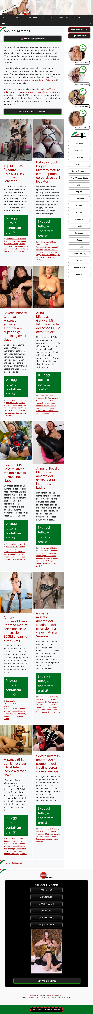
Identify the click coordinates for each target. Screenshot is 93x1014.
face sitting (42, 92)
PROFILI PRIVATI (42, 245)
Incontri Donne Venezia (51, 712)
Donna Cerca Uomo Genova (47, 411)
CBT (49, 89)
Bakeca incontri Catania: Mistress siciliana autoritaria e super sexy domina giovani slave (15, 326)
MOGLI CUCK (5, 23)
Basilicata (79, 150)
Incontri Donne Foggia (51, 255)
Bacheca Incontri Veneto (48, 697)
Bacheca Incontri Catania (16, 400)
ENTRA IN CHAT (6, 18)
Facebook (60, 995)
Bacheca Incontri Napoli (15, 544)
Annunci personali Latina (46, 556)
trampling (53, 92)
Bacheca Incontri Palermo (16, 239)
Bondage (7, 716)
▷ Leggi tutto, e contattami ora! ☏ (13, 225)
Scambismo (46, 910)
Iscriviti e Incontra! (47, 980)
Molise (79, 212)
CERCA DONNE (19, 18)
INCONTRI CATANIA (19, 410)
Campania (79, 164)
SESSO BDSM (63, 18)
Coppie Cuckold (46, 917)
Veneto (79, 274)
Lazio (79, 185)
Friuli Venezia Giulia (79, 178)
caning (43, 89)
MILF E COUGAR (33, 18)
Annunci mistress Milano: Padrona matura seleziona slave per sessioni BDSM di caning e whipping (16, 628)
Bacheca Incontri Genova (48, 395)
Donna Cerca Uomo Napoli (14, 559)
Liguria (79, 192)
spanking (22, 92)
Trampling (24, 854)
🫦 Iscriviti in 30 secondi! (32, 111)
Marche (79, 205)
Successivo (18, 863)
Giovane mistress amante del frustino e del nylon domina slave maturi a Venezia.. (46, 624)
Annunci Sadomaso (17, 557)
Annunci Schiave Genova (46, 406)
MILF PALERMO (17, 251)
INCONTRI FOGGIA (43, 257)
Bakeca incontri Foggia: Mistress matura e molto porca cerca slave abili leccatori (48, 171)
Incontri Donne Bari (11, 854)
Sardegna (79, 233)
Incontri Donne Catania (13, 413)
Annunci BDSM (44, 247)
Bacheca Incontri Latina (47, 548)
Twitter (53, 995)
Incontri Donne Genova (45, 413)
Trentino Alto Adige (79, 254)
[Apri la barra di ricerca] (91, 23)
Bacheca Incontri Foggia (47, 242)
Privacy (47, 995)
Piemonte (79, 219)
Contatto (41, 995)
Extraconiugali (46, 897)
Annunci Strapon (52, 839)
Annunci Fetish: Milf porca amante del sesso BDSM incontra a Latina (47, 477)
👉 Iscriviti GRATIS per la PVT (46, 1009)
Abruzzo (79, 143)
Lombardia (79, 199)
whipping (32, 92)
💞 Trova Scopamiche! (32, 38)
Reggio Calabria (46, 80)
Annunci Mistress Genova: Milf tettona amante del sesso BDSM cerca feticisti (48, 322)
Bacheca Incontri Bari (14, 838)
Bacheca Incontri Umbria (46, 831)
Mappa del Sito (46, 924)
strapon (13, 92)
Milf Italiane (46, 890)
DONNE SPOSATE (48, 18)
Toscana (79, 247)
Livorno (34, 80)
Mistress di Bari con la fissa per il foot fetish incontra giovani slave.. (15, 767)
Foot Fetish (17, 851)
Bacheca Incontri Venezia (46, 699)
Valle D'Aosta (79, 267)
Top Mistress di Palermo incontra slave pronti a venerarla (15, 173)
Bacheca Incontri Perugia (48, 829)
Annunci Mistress (13, 241)
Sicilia (79, 240)
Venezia (26, 80)
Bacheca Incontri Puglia (13, 841)
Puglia (79, 226)
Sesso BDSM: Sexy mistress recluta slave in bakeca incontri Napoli (15, 472)
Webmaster (33, 995)
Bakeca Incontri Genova (45, 408)
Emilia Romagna (79, 171)
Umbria (79, 260)
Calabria (79, 157)
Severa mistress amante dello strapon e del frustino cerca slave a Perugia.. (48, 763)
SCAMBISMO (76, 18)
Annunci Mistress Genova (46, 403)
